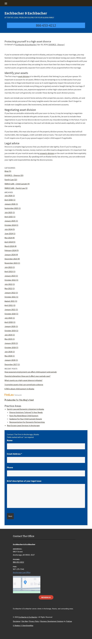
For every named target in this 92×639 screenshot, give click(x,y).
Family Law (9, 179)
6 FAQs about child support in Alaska (19, 389)
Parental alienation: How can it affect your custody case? (27, 376)
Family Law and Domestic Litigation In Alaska (25, 409)
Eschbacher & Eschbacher (25, 44)
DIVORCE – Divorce (12, 175)
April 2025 (9, 216)
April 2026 (9, 200)
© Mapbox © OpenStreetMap (23, 625)
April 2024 (9, 242)
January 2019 (10, 343)
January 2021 (10, 309)
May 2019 (8, 339)
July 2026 (8, 195)
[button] (45, 3)
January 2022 (10, 292)
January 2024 (10, 254)
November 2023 (11, 263)
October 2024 (10, 225)
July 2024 (8, 229)
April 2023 (9, 271)
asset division (23, 76)
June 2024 (9, 233)
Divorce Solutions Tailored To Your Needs (26, 412)
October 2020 (10, 314)
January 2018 (10, 360)
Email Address (14, 453)
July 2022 (8, 284)
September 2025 (11, 208)
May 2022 (8, 288)
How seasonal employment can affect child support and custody (31, 372)
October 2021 (10, 297)
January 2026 (10, 204)
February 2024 (10, 250)
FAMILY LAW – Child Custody (16, 184)
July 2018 (8, 351)
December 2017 (11, 364)
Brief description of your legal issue (24, 481)
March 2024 (9, 246)
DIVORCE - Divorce (56, 44)
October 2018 (10, 347)
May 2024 (8, 238)
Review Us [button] (46, 597)
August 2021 (9, 301)
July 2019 (8, 335)
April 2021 (9, 305)
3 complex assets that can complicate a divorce (24, 384)
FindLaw (69, 621)
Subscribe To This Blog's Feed (20, 400)
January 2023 (10, 276)
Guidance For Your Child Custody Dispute (25, 419)
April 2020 (9, 322)
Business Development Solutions (51, 621)
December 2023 (11, 259)
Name (9, 440)
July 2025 (8, 212)
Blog (7, 171)
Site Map (25, 621)
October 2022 (10, 280)
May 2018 (8, 356)
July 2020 (8, 318)
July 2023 (8, 267)
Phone (10, 467)
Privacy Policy (34, 621)
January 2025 (10, 221)
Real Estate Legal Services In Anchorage (23, 425)
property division (47, 153)
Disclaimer (16, 621)
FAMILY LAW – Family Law (15, 188)
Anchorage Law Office (21, 572)
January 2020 (10, 326)
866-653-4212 (46, 25)
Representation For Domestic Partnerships (27, 422)
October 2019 (10, 330)
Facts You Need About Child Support (23, 415)
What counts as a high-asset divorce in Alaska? (23, 380)
